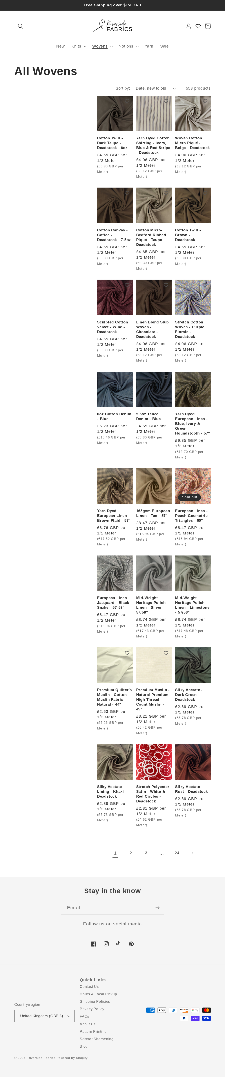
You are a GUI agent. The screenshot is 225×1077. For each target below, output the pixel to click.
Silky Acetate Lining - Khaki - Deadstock (112, 791)
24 (177, 853)
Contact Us (89, 986)
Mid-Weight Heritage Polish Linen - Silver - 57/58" (151, 605)
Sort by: (123, 88)
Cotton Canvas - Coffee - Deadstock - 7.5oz (114, 235)
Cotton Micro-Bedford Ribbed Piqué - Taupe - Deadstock (151, 237)
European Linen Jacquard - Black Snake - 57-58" (113, 603)
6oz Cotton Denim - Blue (114, 416)
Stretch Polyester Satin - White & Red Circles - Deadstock (152, 794)
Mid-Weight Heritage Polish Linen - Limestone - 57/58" (192, 605)
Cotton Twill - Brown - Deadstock (188, 235)
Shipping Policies (95, 1001)
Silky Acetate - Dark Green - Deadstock (189, 695)
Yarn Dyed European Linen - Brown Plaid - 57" (114, 516)
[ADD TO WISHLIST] (127, 101)
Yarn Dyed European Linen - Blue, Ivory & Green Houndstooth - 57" (192, 423)
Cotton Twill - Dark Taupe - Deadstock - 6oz (112, 143)
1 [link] (115, 852)
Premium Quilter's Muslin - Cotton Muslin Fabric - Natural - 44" (114, 697)
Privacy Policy (92, 1009)
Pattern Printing (93, 1031)
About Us (88, 1024)
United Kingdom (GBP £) (41, 1016)
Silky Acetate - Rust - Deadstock (191, 789)
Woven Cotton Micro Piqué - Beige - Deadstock (192, 143)
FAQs (84, 1016)
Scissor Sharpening (97, 1039)
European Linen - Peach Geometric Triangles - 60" (191, 516)
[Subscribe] (157, 907)
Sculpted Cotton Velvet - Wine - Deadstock (112, 327)
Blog (84, 1046)
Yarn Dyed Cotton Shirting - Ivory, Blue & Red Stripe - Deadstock (153, 145)
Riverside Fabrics (41, 1057)
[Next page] (192, 853)
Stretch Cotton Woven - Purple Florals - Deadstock (189, 329)
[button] (20, 26)
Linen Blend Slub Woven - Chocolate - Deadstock (152, 329)
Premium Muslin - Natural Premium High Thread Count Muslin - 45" (153, 699)
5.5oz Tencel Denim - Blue (148, 416)
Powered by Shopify (72, 1057)
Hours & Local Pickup (98, 994)
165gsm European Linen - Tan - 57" (153, 513)
